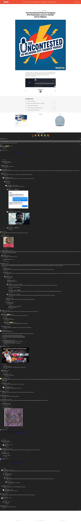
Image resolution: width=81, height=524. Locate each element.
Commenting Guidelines (42, 520)
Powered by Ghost (63, 520)
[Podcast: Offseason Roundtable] (40, 106)
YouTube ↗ (40, 130)
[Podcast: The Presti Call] (40, 101)
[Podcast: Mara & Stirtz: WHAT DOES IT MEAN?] (40, 108)
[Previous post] (25, 90)
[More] (57, 2)
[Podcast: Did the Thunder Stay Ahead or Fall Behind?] (40, 103)
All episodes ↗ (43, 130)
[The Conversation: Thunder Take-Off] (40, 110)
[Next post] (55, 90)
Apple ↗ (37, 130)
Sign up (37, 520)
